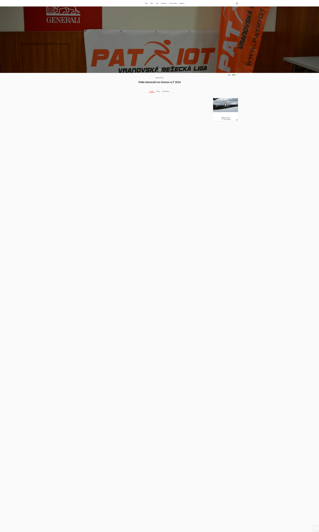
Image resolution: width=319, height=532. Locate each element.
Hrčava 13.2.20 (225, 118)
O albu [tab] (158, 91)
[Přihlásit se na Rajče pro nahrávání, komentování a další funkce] (237, 3)
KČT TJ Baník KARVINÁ (226, 119)
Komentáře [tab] (165, 91)
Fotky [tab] (151, 91)
